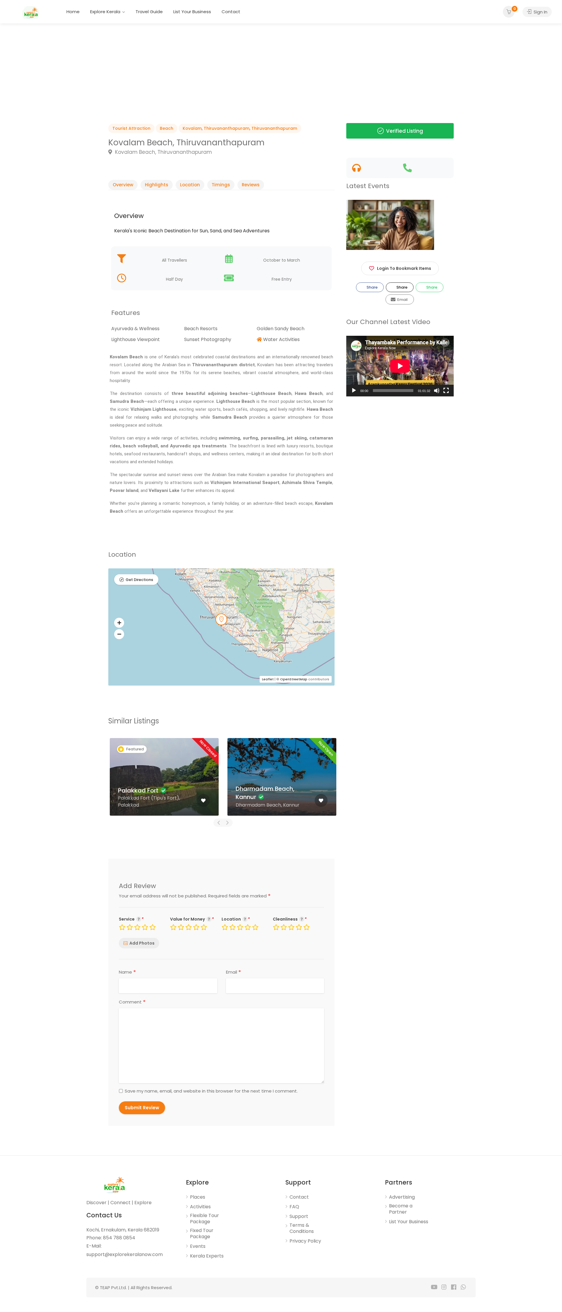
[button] (119, 623)
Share (372, 287)
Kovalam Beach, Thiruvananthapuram (163, 152)
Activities (200, 1207)
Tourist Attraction (131, 128)
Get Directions (139, 579)
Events (197, 1246)
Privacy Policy (305, 1241)
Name (127, 972)
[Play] (354, 390)
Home (73, 11)
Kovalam (192, 128)
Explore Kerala (105, 11)
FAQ (294, 1207)
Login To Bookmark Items (404, 268)
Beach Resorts (200, 328)
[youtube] (434, 1287)
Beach (166, 128)
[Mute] (437, 390)
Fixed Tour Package (201, 1233)
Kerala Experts (207, 1256)
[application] (400, 366)
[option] (93, 60)
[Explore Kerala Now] (30, 12)
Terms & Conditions (301, 1228)
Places (197, 1197)
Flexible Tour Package (204, 1218)
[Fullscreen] (446, 390)
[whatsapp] (463, 1287)
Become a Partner (400, 1209)
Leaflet (268, 679)
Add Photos (142, 943)
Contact (231, 11)
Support (298, 1216)
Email (233, 972)
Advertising (402, 1197)
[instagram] (444, 1287)
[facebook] (453, 1287)
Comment (132, 1002)
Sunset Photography (207, 339)
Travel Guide (149, 11)
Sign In (539, 12)
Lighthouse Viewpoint (135, 339)
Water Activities (281, 339)
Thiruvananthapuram (226, 128)
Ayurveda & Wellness (135, 328)
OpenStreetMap (293, 679)
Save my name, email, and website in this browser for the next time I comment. (211, 1091)
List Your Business (192, 11)
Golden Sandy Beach (280, 328)
